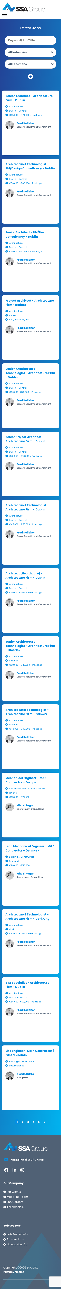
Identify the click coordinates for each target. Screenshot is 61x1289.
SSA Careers (15, 1202)
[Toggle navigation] (4, 14)
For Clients (14, 1192)
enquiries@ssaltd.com (27, 1159)
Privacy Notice (13, 1272)
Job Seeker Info (17, 1234)
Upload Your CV (17, 1244)
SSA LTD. (32, 1268)
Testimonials (15, 1207)
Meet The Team (17, 1197)
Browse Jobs (15, 1239)
